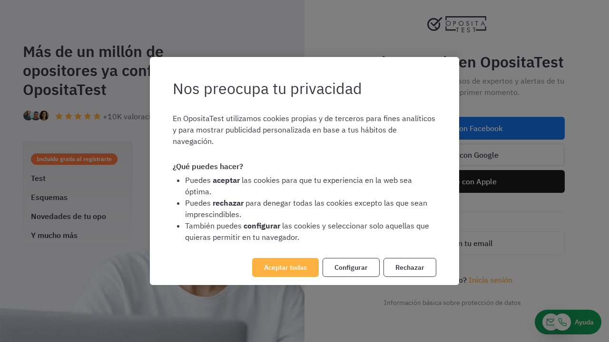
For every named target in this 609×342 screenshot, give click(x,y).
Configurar (351, 267)
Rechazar (409, 267)
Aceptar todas (285, 267)
